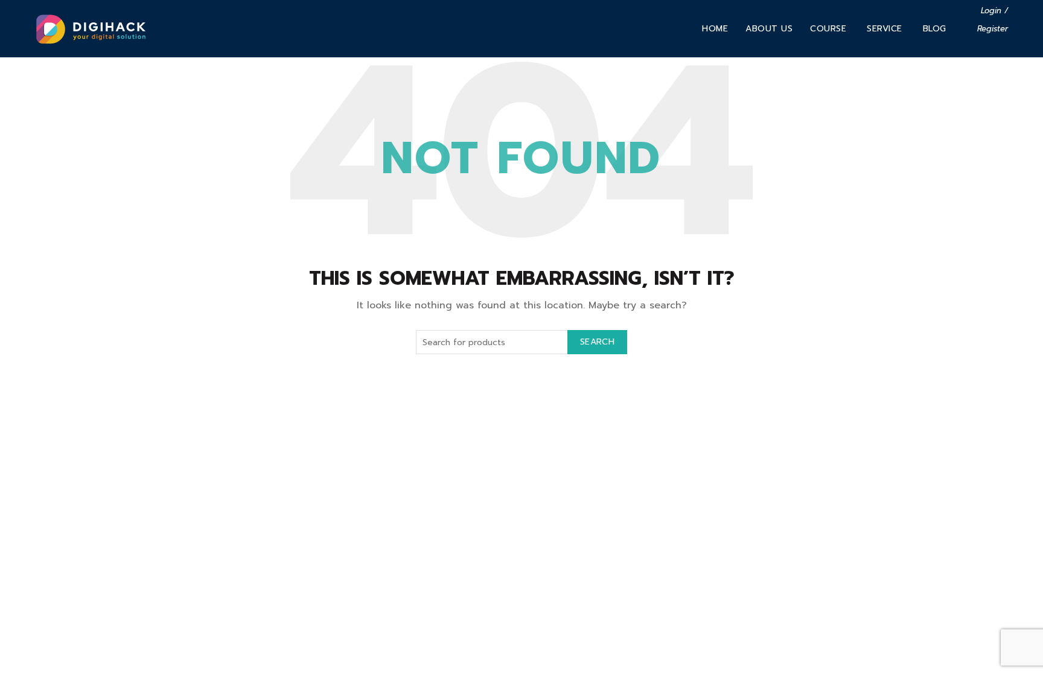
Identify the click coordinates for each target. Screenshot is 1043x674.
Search (597, 341)
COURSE (828, 28)
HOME (715, 28)
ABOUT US (769, 28)
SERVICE (884, 28)
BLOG (934, 28)
